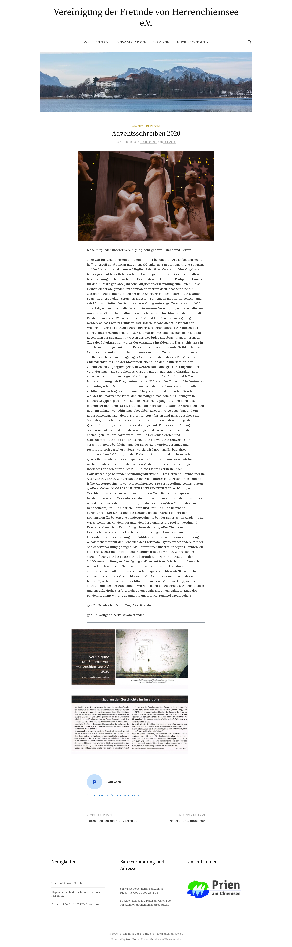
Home (84, 42)
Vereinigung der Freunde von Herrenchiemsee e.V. (145, 17)
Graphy (154, 939)
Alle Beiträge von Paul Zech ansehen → (113, 795)
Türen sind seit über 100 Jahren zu (112, 821)
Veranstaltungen (131, 42)
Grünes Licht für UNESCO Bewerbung (75, 904)
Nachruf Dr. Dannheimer (187, 821)
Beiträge (102, 42)
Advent (137, 126)
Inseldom (153, 126)
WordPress (132, 939)
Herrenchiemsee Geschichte (69, 883)
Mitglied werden (191, 42)
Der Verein (160, 42)
